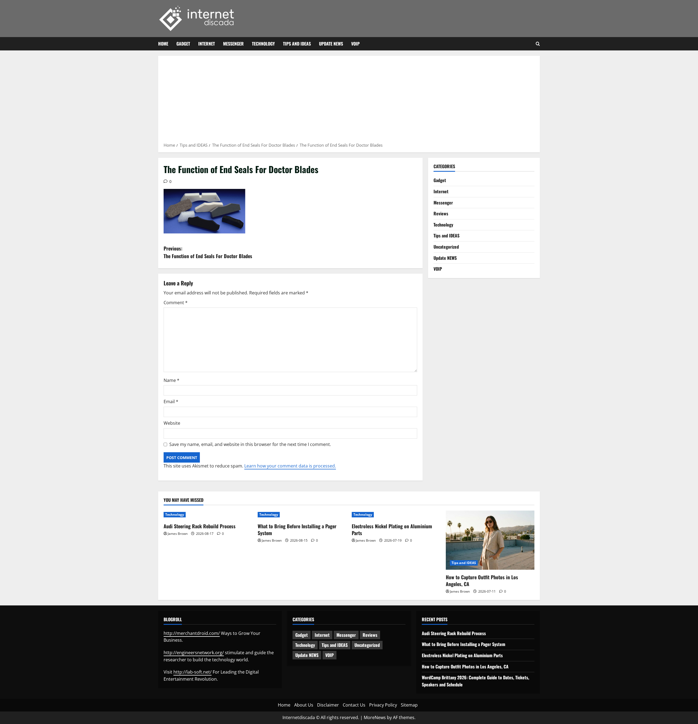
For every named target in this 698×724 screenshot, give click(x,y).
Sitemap (409, 705)
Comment (176, 303)
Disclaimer (328, 705)
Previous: (208, 252)
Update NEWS (331, 43)
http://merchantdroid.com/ (192, 633)
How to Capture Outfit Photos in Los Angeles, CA (482, 580)
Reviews (441, 213)
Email (171, 402)
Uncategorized (446, 246)
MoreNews (375, 717)
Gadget (183, 43)
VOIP (355, 43)
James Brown (178, 533)
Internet (206, 43)
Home (163, 43)
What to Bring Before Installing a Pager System (297, 529)
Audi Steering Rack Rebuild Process (200, 526)
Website (172, 423)
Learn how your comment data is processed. (290, 466)
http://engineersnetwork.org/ (194, 653)
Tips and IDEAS (297, 43)
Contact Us (354, 705)
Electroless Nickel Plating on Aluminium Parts (392, 529)
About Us (303, 705)
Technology (263, 43)
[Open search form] (538, 44)
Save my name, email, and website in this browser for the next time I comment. (250, 444)
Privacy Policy (383, 705)
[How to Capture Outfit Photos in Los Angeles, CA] (490, 540)
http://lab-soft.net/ (192, 672)
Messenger (233, 43)
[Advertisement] (349, 101)
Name (171, 380)
